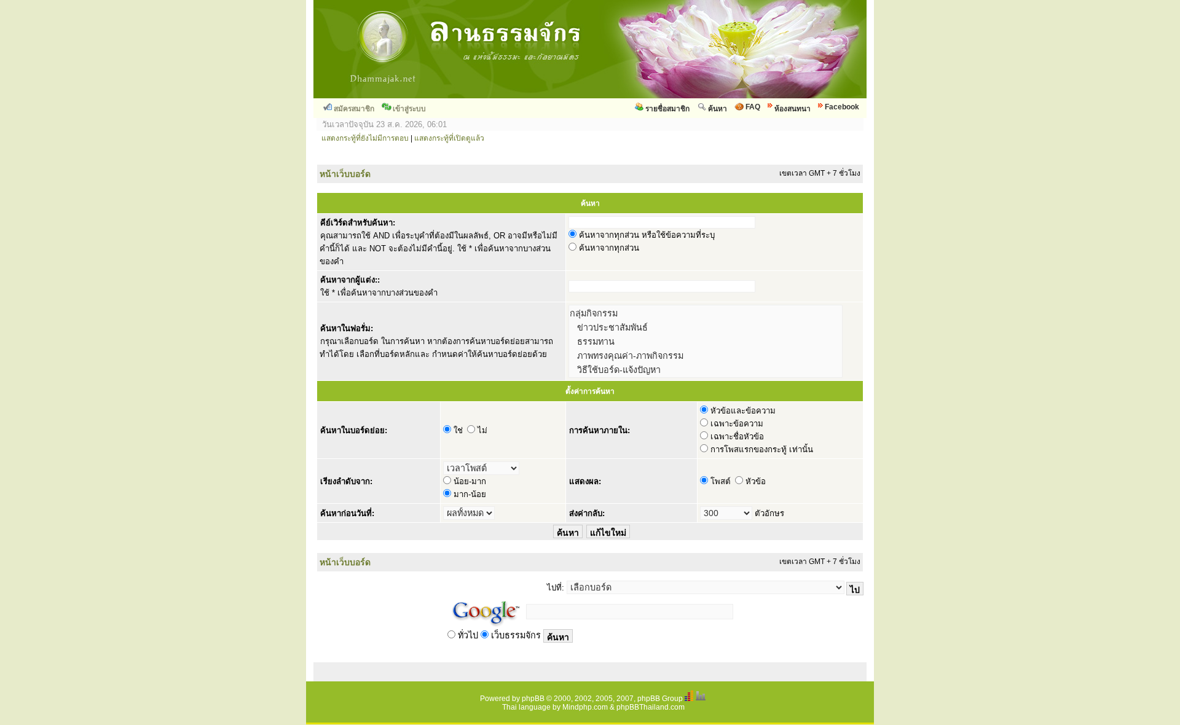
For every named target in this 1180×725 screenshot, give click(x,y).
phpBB (533, 698)
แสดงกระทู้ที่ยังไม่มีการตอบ (365, 138)
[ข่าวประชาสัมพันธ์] (705, 327)
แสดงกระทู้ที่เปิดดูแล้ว (449, 138)
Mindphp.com (585, 707)
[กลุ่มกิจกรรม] (705, 313)
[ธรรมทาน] (705, 341)
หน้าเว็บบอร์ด (345, 174)
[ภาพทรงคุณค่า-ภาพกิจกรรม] (705, 355)
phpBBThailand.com (650, 707)
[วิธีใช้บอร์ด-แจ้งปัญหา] (705, 369)
